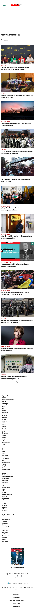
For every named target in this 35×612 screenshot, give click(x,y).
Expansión (5, 396)
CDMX (3, 423)
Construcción (5, 475)
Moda (3, 439)
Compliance (16, 598)
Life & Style (6, 459)
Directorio (16, 606)
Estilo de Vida (5, 541)
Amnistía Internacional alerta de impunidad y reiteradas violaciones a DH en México (15, 68)
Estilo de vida (5, 455)
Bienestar (4, 539)
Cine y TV (4, 466)
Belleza (3, 441)
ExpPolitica (13, 576)
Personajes (4, 537)
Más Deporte (5, 523)
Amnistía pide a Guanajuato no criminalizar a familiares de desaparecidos (14, 378)
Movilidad (4, 493)
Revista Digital (5, 527)
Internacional (6, 121)
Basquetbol (4, 521)
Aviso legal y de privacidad (16, 601)
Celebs (3, 453)
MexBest (5, 530)
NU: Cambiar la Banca (17, 567)
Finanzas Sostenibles (7, 494)
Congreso (4, 421)
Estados (4, 93)
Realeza (4, 435)
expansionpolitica (17, 576)
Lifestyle (4, 525)
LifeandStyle (5, 412)
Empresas (4, 398)
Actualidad (4, 505)
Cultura (3, 444)
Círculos (4, 437)
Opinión (4, 426)
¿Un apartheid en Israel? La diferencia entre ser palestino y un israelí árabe (15, 209)
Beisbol (3, 518)
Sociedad (4, 428)
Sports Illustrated (8, 514)
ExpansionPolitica (21, 576)
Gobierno (4, 417)
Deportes (4, 464)
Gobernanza (5, 491)
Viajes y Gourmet (6, 443)
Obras (3, 407)
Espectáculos (5, 433)
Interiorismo (5, 482)
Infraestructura (5, 478)
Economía (4, 401)
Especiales (4, 511)
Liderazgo (4, 507)
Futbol (3, 516)
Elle (3, 448)
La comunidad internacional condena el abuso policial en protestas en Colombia (15, 293)
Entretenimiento (6, 462)
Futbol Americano (6, 519)
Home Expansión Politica (8, 399)
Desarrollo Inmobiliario (7, 476)
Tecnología (4, 405)
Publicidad (16, 595)
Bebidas (4, 534)
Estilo (3, 460)
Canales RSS (16, 604)
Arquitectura (5, 480)
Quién (4, 432)
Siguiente (17, 382)
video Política (6, 262)
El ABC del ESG (5, 498)
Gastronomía (5, 532)
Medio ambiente (6, 487)
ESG (3, 408)
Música (3, 468)
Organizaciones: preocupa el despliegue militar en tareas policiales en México (17, 152)
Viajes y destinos (6, 536)
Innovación (4, 496)
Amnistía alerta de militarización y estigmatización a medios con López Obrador (17, 321)
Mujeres (4, 410)
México (3, 65)
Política (4, 416)
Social (3, 489)
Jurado (3, 543)
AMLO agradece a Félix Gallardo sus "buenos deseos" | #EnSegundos (15, 265)
